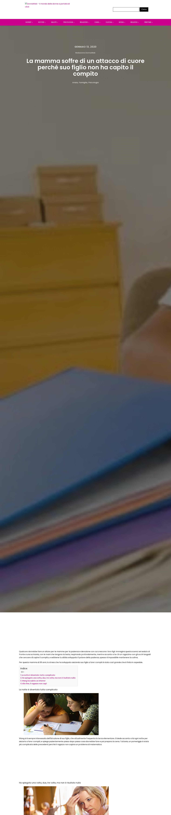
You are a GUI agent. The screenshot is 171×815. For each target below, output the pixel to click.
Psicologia (68, 22)
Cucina (109, 22)
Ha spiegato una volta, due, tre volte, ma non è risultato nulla (48, 678)
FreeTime (147, 22)
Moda (121, 22)
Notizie (41, 22)
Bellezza (134, 22)
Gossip (28, 22)
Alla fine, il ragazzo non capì (34, 683)
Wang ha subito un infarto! (33, 681)
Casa (97, 22)
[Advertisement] (85, 632)
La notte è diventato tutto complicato (38, 675)
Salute (54, 22)
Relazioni (84, 22)
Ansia (75, 82)
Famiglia (83, 82)
